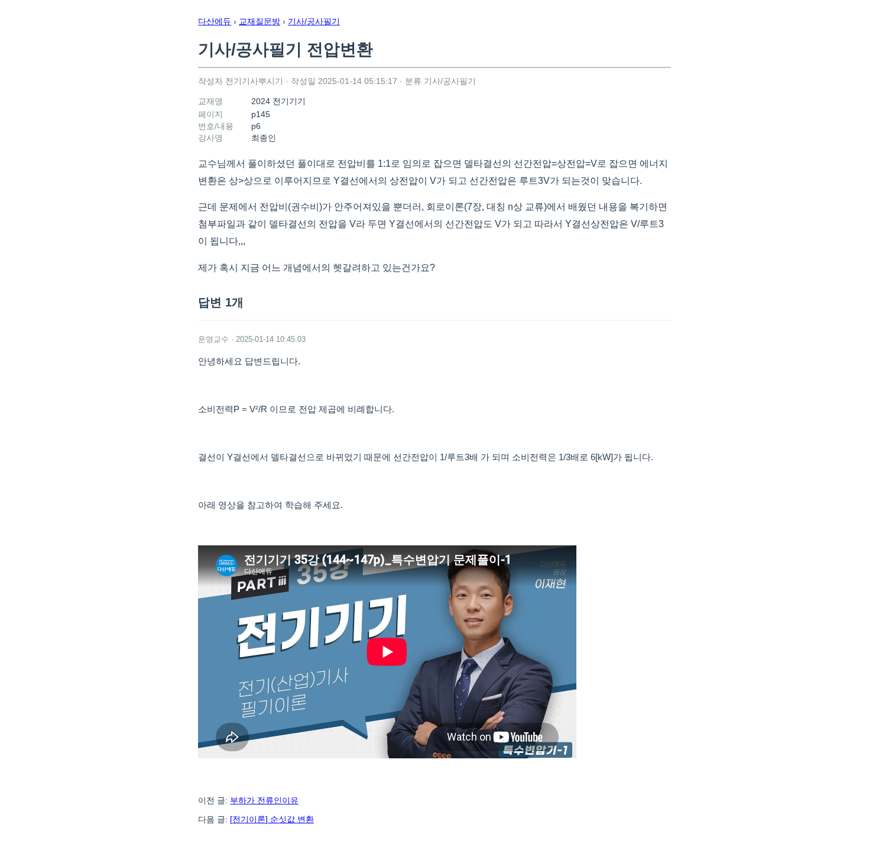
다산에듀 (214, 21)
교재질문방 (259, 21)
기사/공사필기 (314, 21)
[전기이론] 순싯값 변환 (272, 819)
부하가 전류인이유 (264, 800)
